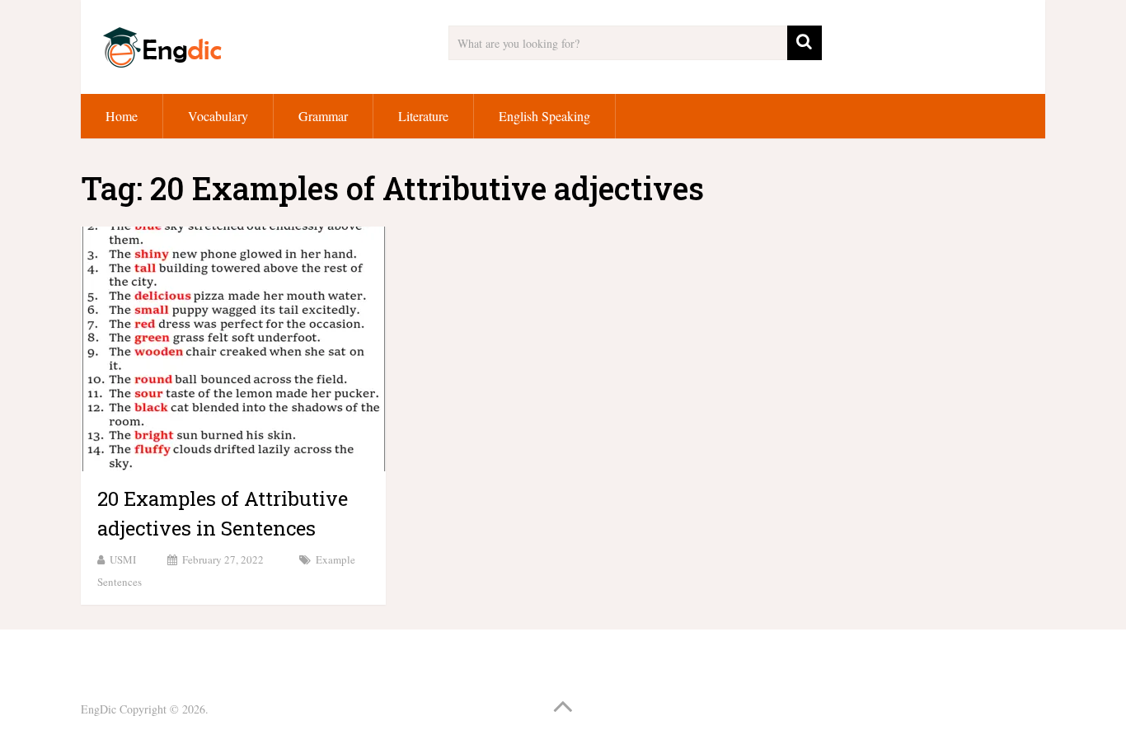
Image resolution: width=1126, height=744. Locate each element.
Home (122, 115)
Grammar (323, 115)
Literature (423, 115)
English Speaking (544, 115)
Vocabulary (218, 115)
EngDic (98, 709)
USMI (123, 559)
